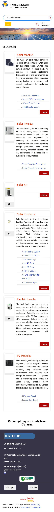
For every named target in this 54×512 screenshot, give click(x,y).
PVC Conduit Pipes (29, 282)
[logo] (5, 6)
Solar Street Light (29, 259)
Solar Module (25, 55)
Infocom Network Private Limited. (31, 507)
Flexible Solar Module (31, 107)
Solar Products (26, 214)
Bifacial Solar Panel (30, 400)
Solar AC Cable (28, 263)
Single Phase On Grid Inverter (34, 168)
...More (44, 112)
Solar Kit (22, 185)
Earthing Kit (27, 278)
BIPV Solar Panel (29, 396)
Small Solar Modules (31, 95)
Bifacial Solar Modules (31, 103)
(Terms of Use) (35, 505)
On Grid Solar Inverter (30, 275)
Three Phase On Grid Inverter (34, 164)
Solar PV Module (29, 271)
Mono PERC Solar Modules (33, 99)
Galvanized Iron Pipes (31, 255)
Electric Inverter (26, 299)
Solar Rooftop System (31, 252)
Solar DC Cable (28, 267)
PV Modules (24, 356)
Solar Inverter (25, 123)
